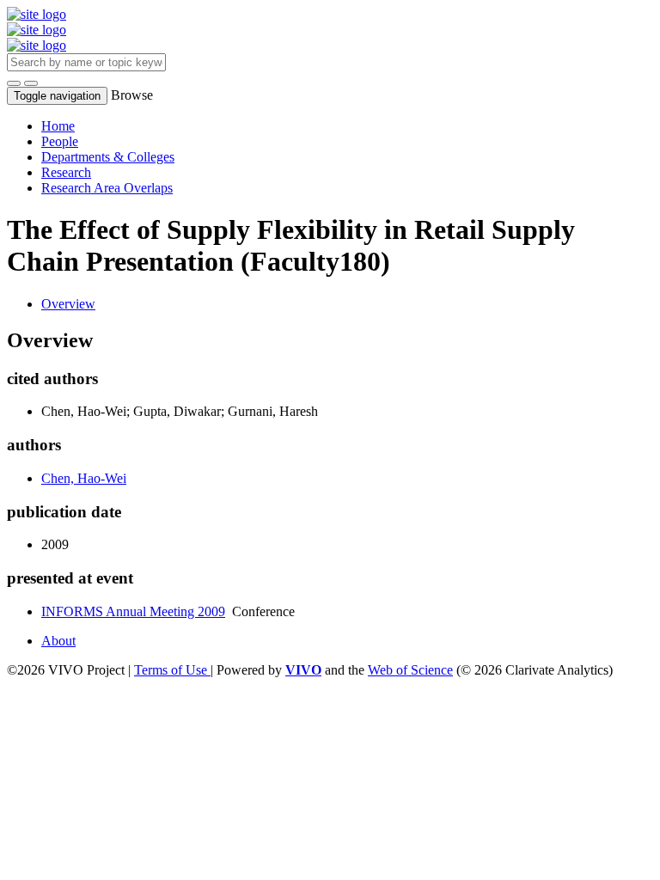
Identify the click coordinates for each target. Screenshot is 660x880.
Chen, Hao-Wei (83, 478)
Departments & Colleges (107, 157)
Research (66, 172)
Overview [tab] (68, 303)
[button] (14, 83)
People (59, 141)
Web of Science (410, 670)
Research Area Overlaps (107, 187)
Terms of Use (172, 670)
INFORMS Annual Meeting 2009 (133, 611)
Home (58, 126)
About (58, 640)
